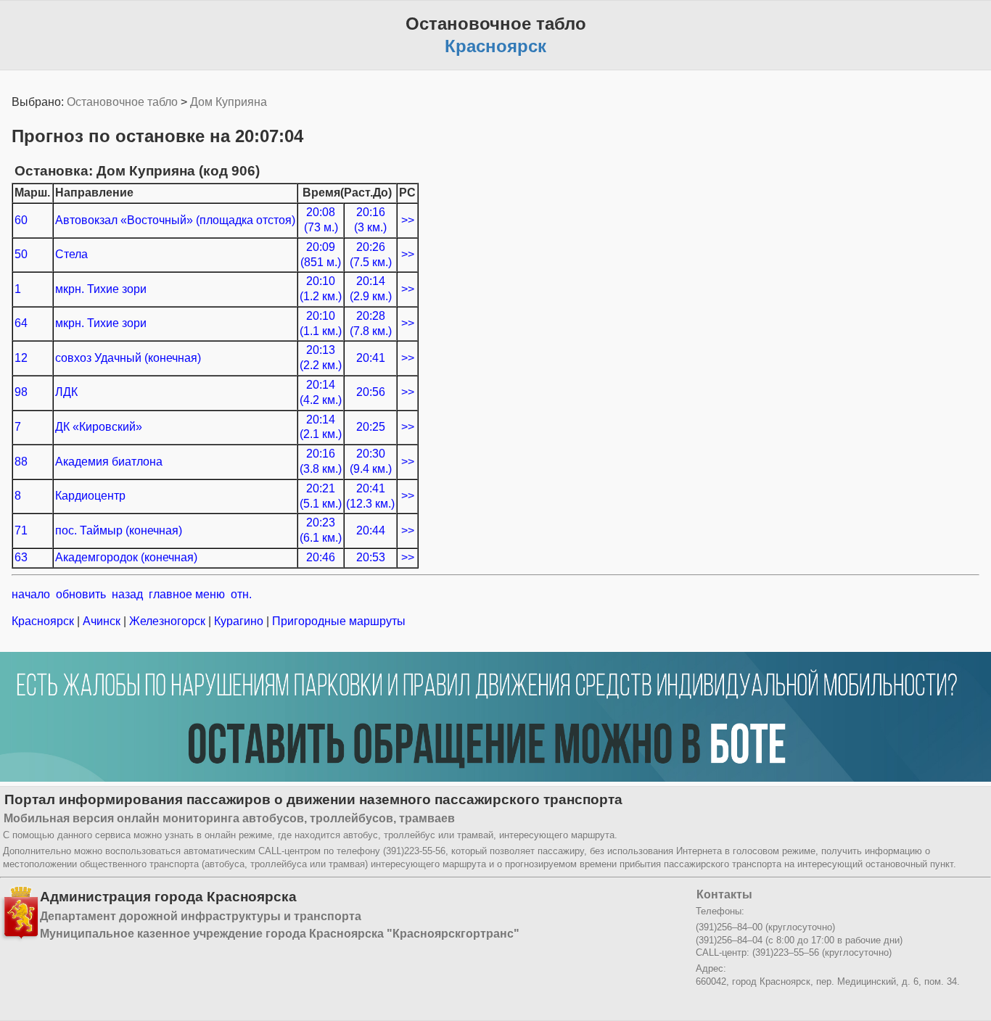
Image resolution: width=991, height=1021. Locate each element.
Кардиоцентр (90, 495)
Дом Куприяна (228, 102)
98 (21, 392)
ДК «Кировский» (98, 427)
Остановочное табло (122, 102)
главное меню (187, 594)
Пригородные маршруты (337, 621)
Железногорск (167, 621)
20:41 (370, 358)
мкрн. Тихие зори (101, 289)
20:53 (370, 557)
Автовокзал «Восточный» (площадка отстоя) (175, 220)
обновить (81, 594)
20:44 (370, 530)
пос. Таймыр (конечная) (118, 530)
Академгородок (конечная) (126, 557)
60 (21, 220)
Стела (71, 254)
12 (21, 358)
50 (21, 254)
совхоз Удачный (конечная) (128, 358)
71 (21, 530)
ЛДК (66, 392)
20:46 (320, 557)
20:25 (370, 427)
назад (127, 594)
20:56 (370, 392)
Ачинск (101, 621)
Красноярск (44, 621)
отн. (241, 594)
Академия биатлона (109, 461)
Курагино (238, 621)
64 (21, 323)
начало (31, 594)
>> (407, 220)
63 (21, 557)
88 (21, 461)
